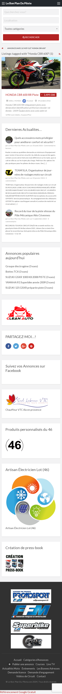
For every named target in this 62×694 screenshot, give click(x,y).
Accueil (17, 659)
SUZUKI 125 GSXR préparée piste (24, 287)
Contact (41, 676)
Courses (40, 664)
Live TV (51, 664)
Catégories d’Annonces (35, 659)
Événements (28, 668)
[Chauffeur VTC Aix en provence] (27, 400)
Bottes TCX (12, 271)
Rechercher (32, 37)
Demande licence (17, 672)
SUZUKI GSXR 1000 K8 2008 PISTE (25, 277)
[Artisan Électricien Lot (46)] (31, 500)
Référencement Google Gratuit (18, 692)
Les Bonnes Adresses (48, 668)
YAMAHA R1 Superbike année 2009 (25, 282)
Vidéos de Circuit (25, 676)
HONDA (17, 101)
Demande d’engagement (41, 672)
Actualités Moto (11, 668)
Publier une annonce (23, 664)
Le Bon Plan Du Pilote (19, 3)
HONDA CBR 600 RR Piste (22, 94)
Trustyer (30, 101)
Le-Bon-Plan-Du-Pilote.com (18, 145)
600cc (11, 101)
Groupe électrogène (17, 266)
